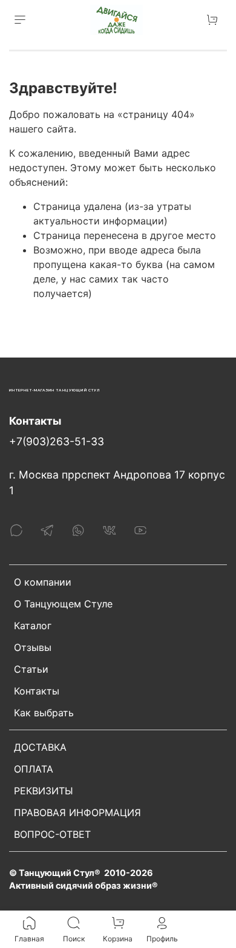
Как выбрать (44, 713)
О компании (42, 582)
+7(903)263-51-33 (56, 441)
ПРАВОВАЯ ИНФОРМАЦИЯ (77, 812)
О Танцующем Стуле (63, 604)
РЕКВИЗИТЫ (43, 791)
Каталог (32, 625)
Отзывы (32, 647)
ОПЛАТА (33, 769)
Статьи (31, 669)
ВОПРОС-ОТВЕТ (52, 834)
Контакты (36, 691)
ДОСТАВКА (40, 747)
